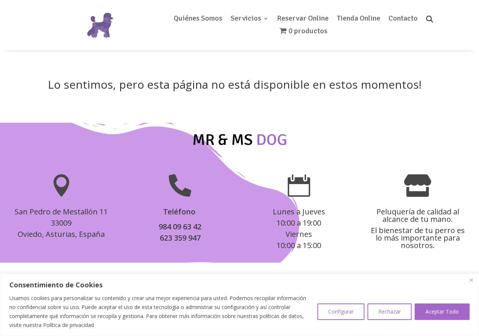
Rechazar (389, 311)
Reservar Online (303, 19)
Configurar (341, 311)
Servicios (246, 19)
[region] (239, 305)
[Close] (471, 279)
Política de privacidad (68, 325)
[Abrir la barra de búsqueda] (429, 18)
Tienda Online (358, 19)
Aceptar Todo (442, 311)
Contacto (403, 19)
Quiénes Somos (198, 19)
